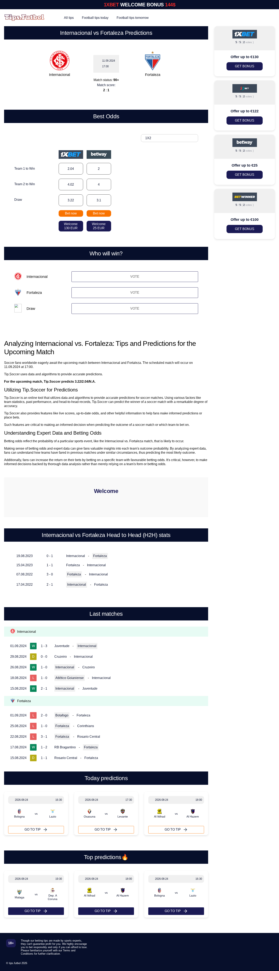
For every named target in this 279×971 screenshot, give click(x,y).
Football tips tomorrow (133, 17)
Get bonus (244, 66)
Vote (134, 276)
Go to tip (33, 829)
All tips (69, 17)
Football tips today (95, 17)
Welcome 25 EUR (99, 226)
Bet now (71, 213)
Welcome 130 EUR (71, 226)
